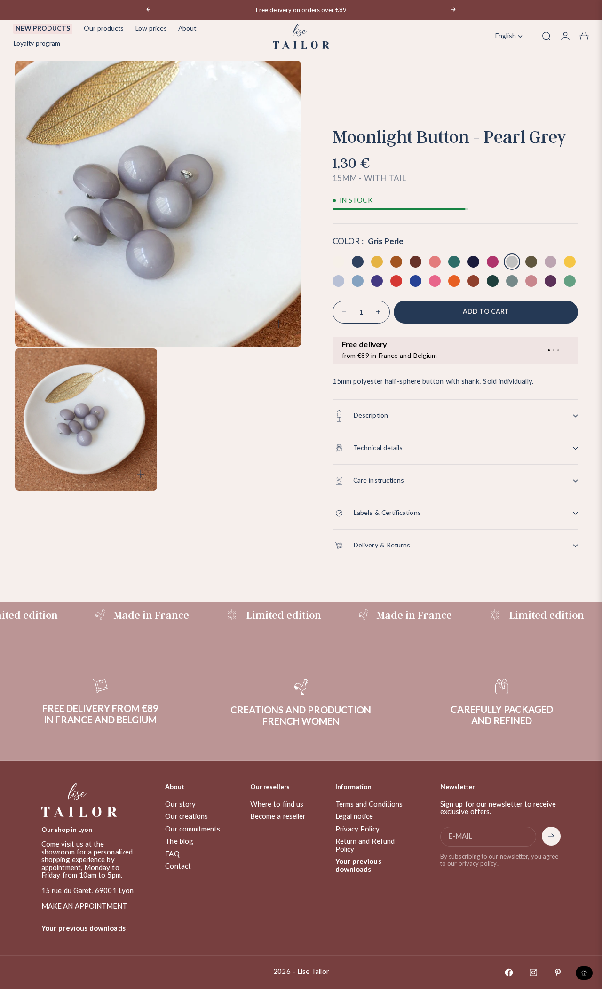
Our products (104, 28)
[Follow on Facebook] (509, 972)
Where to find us (276, 804)
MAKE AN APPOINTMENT (84, 906)
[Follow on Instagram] (533, 972)
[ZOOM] (278, 324)
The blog (179, 841)
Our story (180, 804)
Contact (178, 866)
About (187, 28)
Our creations (186, 816)
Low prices (151, 28)
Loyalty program (36, 43)
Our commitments (192, 829)
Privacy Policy (357, 829)
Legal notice (354, 816)
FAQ (172, 854)
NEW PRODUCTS (43, 28)
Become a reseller (277, 816)
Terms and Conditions (369, 804)
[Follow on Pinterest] (557, 972)
